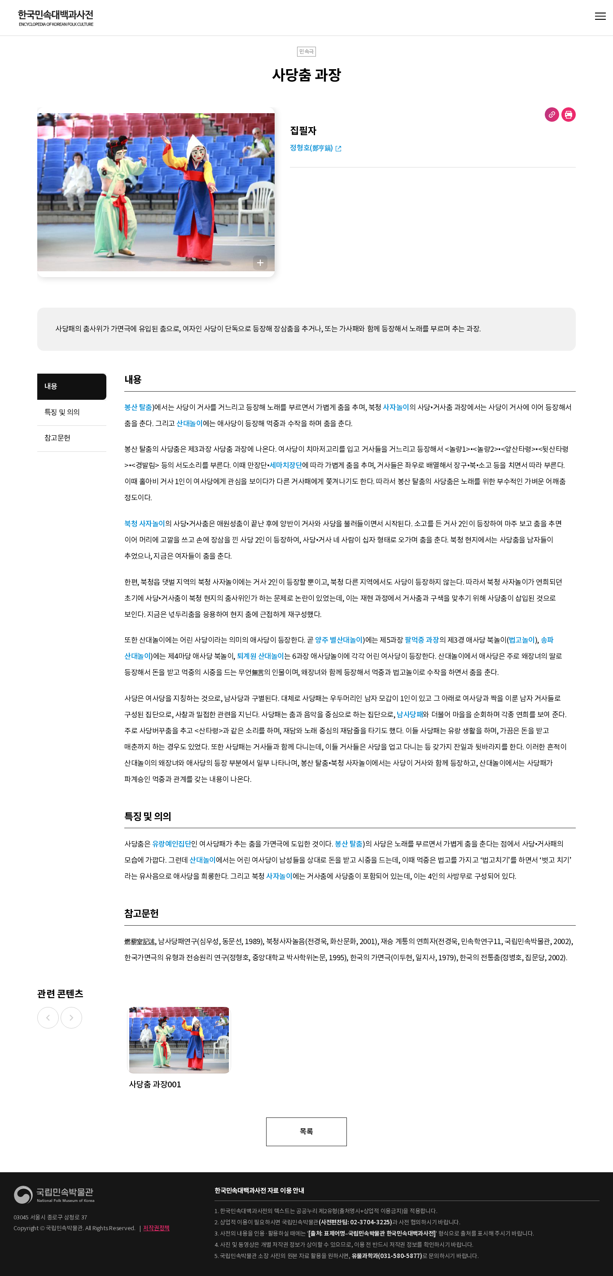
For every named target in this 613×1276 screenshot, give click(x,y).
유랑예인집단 (171, 844)
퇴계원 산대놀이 (261, 656)
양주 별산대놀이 (339, 640)
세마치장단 (285, 465)
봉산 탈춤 (138, 407)
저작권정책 (156, 1228)
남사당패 (410, 715)
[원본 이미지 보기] (260, 263)
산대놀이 (189, 423)
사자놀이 (396, 407)
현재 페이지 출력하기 (568, 114)
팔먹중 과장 (422, 640)
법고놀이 (522, 640)
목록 (306, 1131)
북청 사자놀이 (144, 524)
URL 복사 (552, 114)
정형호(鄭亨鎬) (311, 148)
